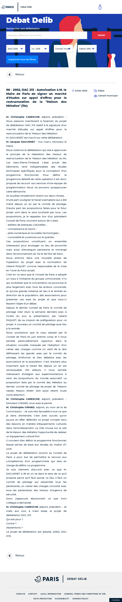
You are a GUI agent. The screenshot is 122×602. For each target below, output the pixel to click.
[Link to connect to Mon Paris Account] (100, 7)
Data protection (43, 599)
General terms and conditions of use (85, 594)
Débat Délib (77, 579)
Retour (19, 74)
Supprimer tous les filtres (22, 59)
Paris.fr (20, 594)
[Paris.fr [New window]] (31, 579)
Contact (32, 594)
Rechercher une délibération (23, 28)
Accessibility (62, 599)
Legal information (51, 594)
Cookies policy (80, 599)
